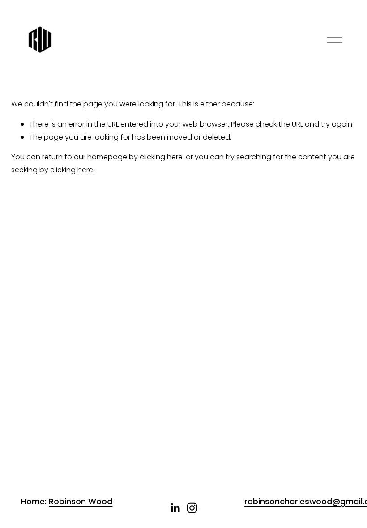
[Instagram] (192, 507)
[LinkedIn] (175, 507)
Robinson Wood (80, 501)
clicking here (161, 157)
